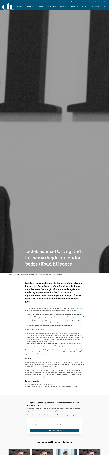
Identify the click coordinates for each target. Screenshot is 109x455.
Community (73, 6)
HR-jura (62, 6)
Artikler (84, 6)
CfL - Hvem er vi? (46, 1)
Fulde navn (33, 420)
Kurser (19, 6)
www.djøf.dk (43, 377)
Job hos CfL (55, 1)
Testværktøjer (51, 6)
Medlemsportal (70, 1)
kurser (80, 314)
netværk (31, 317)
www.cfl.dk (52, 366)
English (105, 1)
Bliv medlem (62, 1)
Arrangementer (95, 6)
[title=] (104, 6)
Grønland (99, 1)
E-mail (58, 420)
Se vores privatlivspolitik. (69, 415)
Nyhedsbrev (83, 1)
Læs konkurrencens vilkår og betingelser (50, 411)
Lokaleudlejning (92, 1)
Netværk (40, 6)
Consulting (30, 6)
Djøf (58, 308)
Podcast (77, 1)
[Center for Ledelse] (8, 6)
